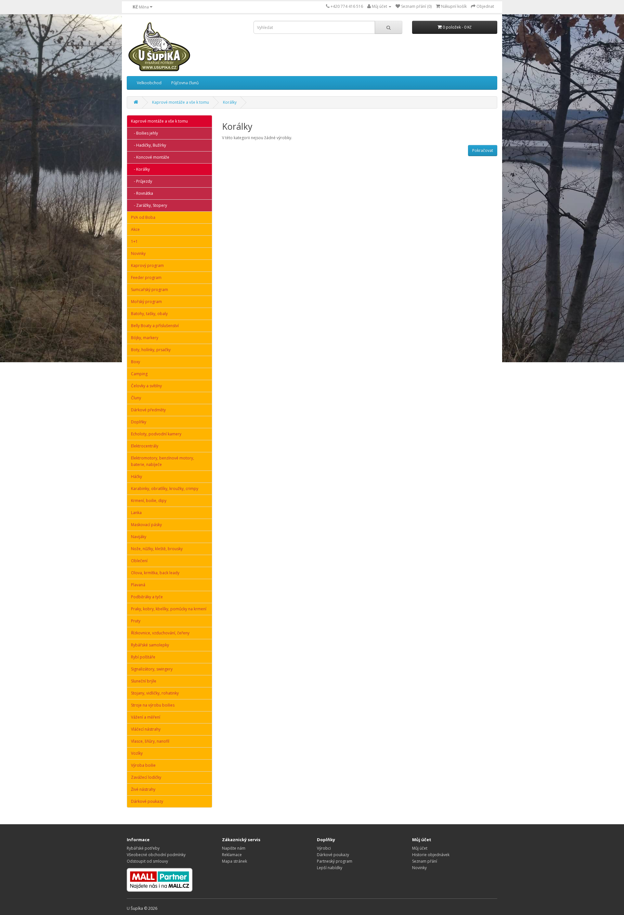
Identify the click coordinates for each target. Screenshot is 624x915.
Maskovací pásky (146, 524)
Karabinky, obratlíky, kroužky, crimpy (164, 488)
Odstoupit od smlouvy (147, 861)
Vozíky (137, 753)
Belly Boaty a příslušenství (155, 325)
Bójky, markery (144, 337)
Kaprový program (147, 265)
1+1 (134, 241)
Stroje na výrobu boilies (153, 705)
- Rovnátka (142, 193)
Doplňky (138, 422)
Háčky (136, 476)
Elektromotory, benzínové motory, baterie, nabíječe (162, 461)
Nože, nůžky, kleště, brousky (157, 548)
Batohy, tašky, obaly (149, 313)
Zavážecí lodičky (146, 777)
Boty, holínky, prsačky (151, 349)
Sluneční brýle (143, 681)
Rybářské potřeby (143, 848)
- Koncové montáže (150, 157)
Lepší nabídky (329, 867)
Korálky (230, 102)
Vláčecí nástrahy (146, 729)
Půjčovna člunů (185, 83)
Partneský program (334, 861)
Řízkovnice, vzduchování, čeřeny (160, 633)
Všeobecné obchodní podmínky (156, 854)
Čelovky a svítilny (146, 386)
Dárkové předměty (148, 410)
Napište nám (233, 848)
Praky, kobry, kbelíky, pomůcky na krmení (168, 609)
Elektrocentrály (144, 446)
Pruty (135, 621)
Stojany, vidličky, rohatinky (155, 693)
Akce (135, 229)
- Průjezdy (141, 181)
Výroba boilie (143, 765)
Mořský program (146, 301)
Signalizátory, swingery (152, 669)
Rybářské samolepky (150, 645)
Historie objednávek (430, 854)
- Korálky (140, 169)
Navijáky (138, 536)
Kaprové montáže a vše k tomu (180, 102)
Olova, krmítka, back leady (155, 573)
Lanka (136, 512)
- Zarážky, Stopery (149, 205)
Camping (139, 374)
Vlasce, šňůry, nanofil (150, 741)
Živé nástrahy (143, 789)
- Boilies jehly (144, 133)
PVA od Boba (143, 217)
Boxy (135, 362)
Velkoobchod (149, 83)
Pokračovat (482, 150)
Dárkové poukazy (147, 801)
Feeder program (146, 277)
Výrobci (324, 848)
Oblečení (139, 561)
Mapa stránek (234, 861)
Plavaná (138, 585)
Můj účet (419, 848)
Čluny (136, 398)
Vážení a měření (145, 717)
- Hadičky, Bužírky (148, 145)
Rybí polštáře (143, 657)
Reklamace (232, 854)
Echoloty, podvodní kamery (156, 434)
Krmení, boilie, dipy (148, 500)
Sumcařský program (149, 289)
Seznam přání (424, 861)
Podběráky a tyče (147, 597)
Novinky (138, 253)
